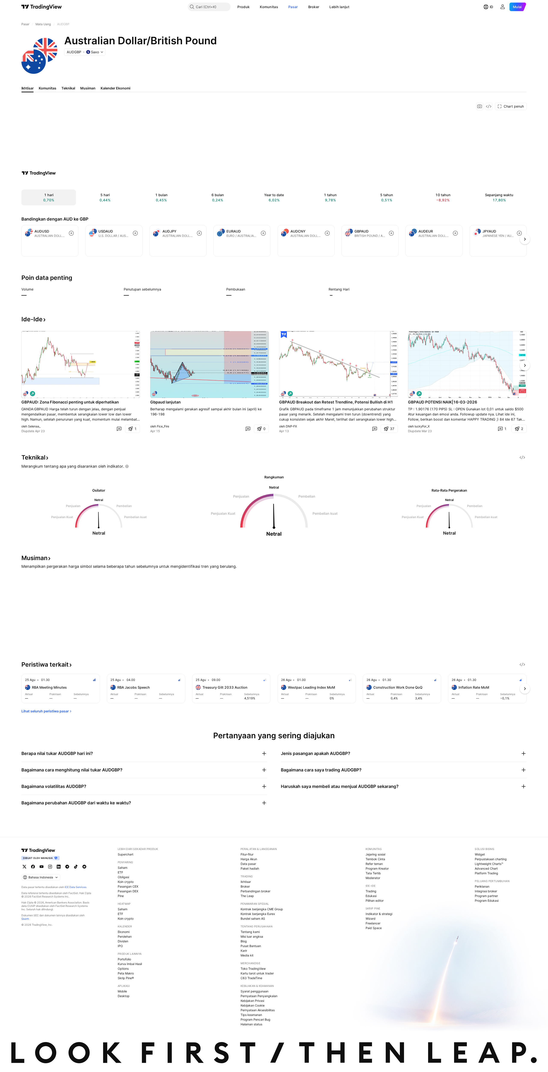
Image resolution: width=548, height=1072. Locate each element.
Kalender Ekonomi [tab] (115, 88)
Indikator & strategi (379, 914)
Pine (121, 896)
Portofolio (124, 959)
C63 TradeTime (251, 978)
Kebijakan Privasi (252, 1000)
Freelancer (373, 923)
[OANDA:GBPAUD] (25, 393)
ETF (120, 872)
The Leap (247, 896)
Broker (313, 7)
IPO (120, 946)
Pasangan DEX (128, 891)
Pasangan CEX (128, 886)
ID (491, 7)
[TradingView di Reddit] (84, 867)
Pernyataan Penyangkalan (259, 996)
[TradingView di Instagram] (50, 867)
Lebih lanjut (339, 7)
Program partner (486, 896)
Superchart (125, 854)
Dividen (123, 941)
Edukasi (371, 896)
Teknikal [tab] (68, 88)
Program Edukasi (487, 900)
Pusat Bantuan (251, 946)
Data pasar (248, 864)
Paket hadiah (250, 868)
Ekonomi (124, 932)
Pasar (293, 7)
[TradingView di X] (24, 867)
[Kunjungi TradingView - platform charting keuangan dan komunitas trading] (38, 173)
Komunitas (269, 7)
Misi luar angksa (252, 936)
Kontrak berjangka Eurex (258, 914)
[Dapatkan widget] (488, 106)
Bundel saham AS (253, 918)
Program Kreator (377, 868)
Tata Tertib (373, 873)
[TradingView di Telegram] (67, 867)
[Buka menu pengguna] (502, 7)
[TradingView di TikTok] (76, 867)
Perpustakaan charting (491, 859)
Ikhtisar (246, 882)
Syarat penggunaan (254, 991)
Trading (371, 891)
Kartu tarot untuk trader (257, 973)
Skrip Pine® (126, 978)
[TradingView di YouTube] (42, 867)
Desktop (124, 996)
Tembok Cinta (375, 859)
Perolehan (125, 936)
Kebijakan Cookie (253, 1005)
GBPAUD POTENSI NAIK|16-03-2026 (442, 402)
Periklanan (482, 886)
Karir (244, 950)
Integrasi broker (486, 891)
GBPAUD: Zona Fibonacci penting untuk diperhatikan (70, 402)
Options (123, 968)
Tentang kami (250, 932)
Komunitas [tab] (47, 88)
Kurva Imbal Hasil (130, 964)
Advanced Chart (486, 868)
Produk (243, 7)
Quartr (25, 918)
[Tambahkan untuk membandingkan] (71, 233)
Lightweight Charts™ (489, 864)
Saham (122, 867)
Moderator (373, 878)
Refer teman (374, 864)
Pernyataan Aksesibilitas (258, 1010)
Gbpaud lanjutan (165, 402)
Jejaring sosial (375, 854)
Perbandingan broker (255, 891)
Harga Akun (249, 859)
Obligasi (123, 877)
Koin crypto (126, 882)
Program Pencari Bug (255, 1019)
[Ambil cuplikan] (479, 106)
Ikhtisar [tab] (27, 88)
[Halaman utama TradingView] (41, 7)
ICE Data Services (75, 887)
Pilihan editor (375, 900)
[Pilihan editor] (284, 334)
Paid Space (374, 928)
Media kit (247, 955)
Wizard (370, 918)
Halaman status (251, 1024)
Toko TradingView (253, 968)
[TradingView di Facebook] (33, 867)
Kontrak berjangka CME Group (262, 909)
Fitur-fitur (247, 854)
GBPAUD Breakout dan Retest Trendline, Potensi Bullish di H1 (336, 402)
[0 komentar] (119, 428)
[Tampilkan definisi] (36, 289)
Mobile (122, 991)
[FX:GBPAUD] (154, 393)
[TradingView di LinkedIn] (59, 867)
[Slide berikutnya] (525, 365)
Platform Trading (486, 873)
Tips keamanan (251, 1015)
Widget (480, 854)
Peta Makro (126, 973)
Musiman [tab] (87, 88)
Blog (244, 941)
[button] (253, 7)
